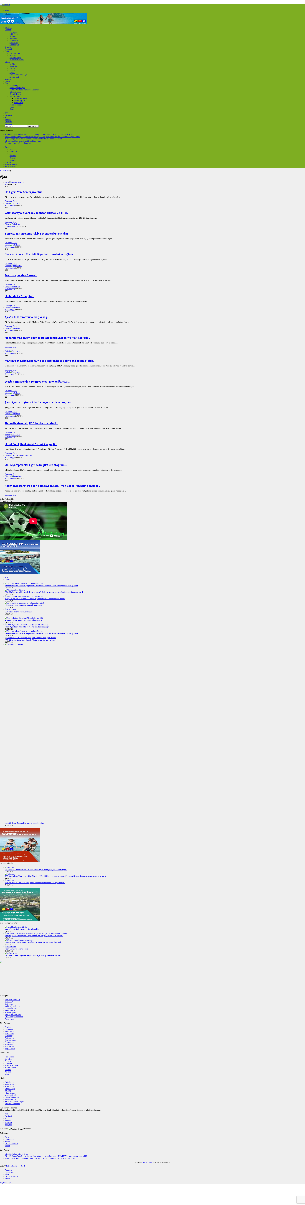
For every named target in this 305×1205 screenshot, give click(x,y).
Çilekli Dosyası (15, 92)
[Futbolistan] (5, 5)
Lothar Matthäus (11, 226)
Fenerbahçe (14, 40)
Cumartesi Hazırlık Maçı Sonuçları (18, 143)
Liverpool (8, 1063)
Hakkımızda (9, 1139)
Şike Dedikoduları (21, 98)
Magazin (8, 79)
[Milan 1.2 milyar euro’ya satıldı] (10, 947)
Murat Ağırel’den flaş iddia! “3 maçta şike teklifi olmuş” (27, 627)
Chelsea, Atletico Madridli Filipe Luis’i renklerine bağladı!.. (40, 254)
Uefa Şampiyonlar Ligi (18, 75)
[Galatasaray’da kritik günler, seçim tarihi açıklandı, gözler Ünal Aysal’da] (11, 953)
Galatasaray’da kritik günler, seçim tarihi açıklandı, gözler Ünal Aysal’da (33, 955)
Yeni (6, 577)
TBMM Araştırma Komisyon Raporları (24, 90)
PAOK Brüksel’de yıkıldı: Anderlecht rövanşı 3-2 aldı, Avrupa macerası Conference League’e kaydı (42, 137)
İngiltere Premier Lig (12, 1006)
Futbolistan (4, 170)
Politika (7, 51)
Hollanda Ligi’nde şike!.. (19, 296)
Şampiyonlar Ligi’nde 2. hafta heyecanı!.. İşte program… (39, 402)
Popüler (8, 579)
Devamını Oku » (11, 201)
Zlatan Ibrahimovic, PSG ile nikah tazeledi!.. (31, 423)
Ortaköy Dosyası (16, 94)
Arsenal (8, 1072)
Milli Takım (14, 34)
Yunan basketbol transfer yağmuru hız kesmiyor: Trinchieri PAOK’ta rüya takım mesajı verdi (39, 134)
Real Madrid (9, 1057)
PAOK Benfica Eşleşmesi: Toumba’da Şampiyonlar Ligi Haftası (30, 640)
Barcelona (8, 1059)
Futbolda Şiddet (15, 105)
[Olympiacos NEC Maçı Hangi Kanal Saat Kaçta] (25, 603)
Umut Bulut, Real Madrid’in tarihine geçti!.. (31, 444)
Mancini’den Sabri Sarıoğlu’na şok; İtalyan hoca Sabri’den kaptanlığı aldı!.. (49, 360)
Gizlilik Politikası (11, 1144)
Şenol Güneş (9, 1084)
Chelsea (8, 1061)
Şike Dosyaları (19, 101)
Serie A (12, 70)
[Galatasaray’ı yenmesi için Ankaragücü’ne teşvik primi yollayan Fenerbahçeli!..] (10, 867)
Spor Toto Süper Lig (12, 1000)
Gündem (8, 30)
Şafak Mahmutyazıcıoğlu (14, 1101)
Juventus (8, 1070)
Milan (7, 1074)
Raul (6, 185)
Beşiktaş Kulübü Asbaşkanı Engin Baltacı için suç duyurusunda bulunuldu (34, 936)
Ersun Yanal (9, 1086)
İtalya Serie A (10, 1010)
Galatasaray (14, 43)
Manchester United (12, 1065)
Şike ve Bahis (15, 96)
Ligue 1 (12, 73)
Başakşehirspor (10, 1040)
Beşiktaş (13, 36)
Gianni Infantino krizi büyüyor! (16, 1154)
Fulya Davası (10, 1049)
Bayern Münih (10, 1068)
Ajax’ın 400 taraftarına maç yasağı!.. (27, 317)
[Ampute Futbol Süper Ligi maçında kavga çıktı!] (24, 618)
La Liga (12, 64)
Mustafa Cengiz (15, 58)
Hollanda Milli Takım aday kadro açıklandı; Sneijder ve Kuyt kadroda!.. (47, 337)
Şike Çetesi (18, 103)
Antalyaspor (9, 1038)
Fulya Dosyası (15, 85)
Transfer (8, 47)
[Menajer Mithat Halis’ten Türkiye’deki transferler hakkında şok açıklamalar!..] (10, 880)
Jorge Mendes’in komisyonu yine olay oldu (22, 929)
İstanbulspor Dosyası (17, 88)
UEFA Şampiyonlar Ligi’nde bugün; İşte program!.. (36, 465)
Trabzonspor (14, 45)
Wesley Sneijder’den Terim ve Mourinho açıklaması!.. (37, 381)
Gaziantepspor (10, 1042)
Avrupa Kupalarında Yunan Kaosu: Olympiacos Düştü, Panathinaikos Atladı (33, 139)
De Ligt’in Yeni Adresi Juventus (23, 192)
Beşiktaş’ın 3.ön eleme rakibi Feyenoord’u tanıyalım (36, 233)
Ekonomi (8, 49)
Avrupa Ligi (14, 77)
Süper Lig (13, 32)
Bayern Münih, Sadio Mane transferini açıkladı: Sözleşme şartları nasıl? (33, 942)
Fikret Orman (15, 53)
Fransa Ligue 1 (10, 1012)
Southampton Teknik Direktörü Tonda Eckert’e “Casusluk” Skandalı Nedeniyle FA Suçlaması (40, 1158)
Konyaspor (9, 1044)
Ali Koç (13, 55)
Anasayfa (8, 1137)
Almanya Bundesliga (13, 1015)
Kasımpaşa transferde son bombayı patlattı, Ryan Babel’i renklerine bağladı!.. (52, 485)
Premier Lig (14, 68)
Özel (6, 83)
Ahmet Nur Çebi (11, 1099)
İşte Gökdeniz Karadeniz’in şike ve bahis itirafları (24, 823)
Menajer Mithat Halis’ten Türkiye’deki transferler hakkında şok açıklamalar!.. (35, 883)
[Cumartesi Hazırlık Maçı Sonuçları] (10, 610)
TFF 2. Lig (9, 1004)
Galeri (12, 109)
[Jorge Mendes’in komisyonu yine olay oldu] (16, 927)
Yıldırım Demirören (17, 60)
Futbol (7, 81)
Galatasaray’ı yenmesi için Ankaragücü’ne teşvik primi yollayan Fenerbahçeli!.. (36, 869)
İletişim (7, 1146)
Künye (7, 1141)
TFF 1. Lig (9, 1002)
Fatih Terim (9, 1082)
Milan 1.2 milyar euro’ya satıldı (16, 949)
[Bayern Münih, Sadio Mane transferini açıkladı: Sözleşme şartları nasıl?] (20, 940)
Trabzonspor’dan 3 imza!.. (21, 275)
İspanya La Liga (11, 1008)
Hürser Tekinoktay (12, 1097)
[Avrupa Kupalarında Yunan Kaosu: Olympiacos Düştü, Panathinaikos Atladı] (25, 596)
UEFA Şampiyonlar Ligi (14, 1017)
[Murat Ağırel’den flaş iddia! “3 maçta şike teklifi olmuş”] (26, 625)
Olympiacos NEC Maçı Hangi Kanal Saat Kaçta (23, 141)
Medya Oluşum (148, 1162)
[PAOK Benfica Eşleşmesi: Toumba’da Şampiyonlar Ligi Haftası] (30, 638)
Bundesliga (14, 66)
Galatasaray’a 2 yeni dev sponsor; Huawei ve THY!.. (36, 213)
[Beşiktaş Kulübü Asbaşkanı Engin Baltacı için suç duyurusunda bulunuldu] (36, 933)
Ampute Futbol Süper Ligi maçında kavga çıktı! (23, 620)
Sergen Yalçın (10, 1089)
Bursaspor (13, 38)
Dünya (7, 62)
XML (23, 1166)
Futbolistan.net (11, 1166)
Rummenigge (10, 205)
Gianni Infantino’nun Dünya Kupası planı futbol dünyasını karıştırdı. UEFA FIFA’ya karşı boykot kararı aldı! (46, 1156)
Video (12, 107)
